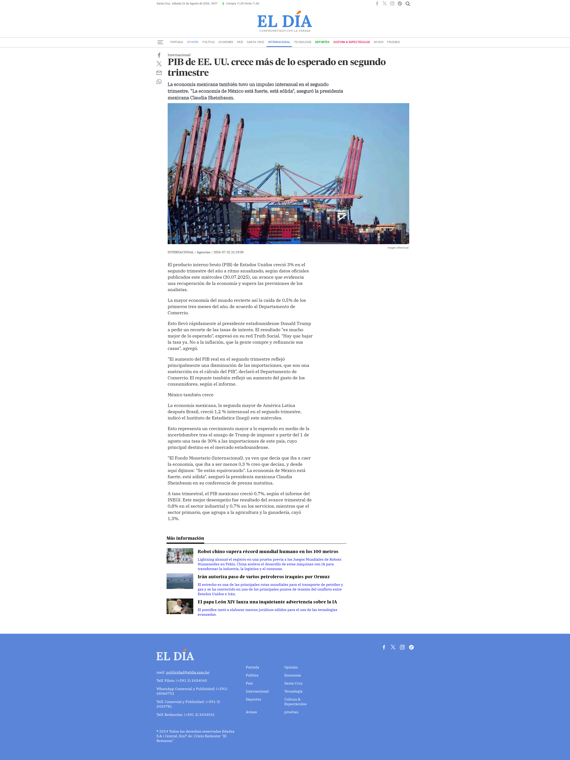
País (240, 42)
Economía (226, 42)
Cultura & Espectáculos (351, 42)
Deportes (322, 42)
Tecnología (302, 42)
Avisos (379, 42)
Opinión (193, 42)
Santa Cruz (255, 42)
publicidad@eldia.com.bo (187, 672)
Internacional (279, 42)
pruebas (393, 42)
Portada (176, 42)
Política (208, 42)
